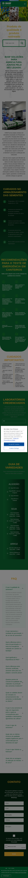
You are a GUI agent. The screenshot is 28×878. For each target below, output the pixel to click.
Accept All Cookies (14, 444)
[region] (14, 439)
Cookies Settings (14, 448)
